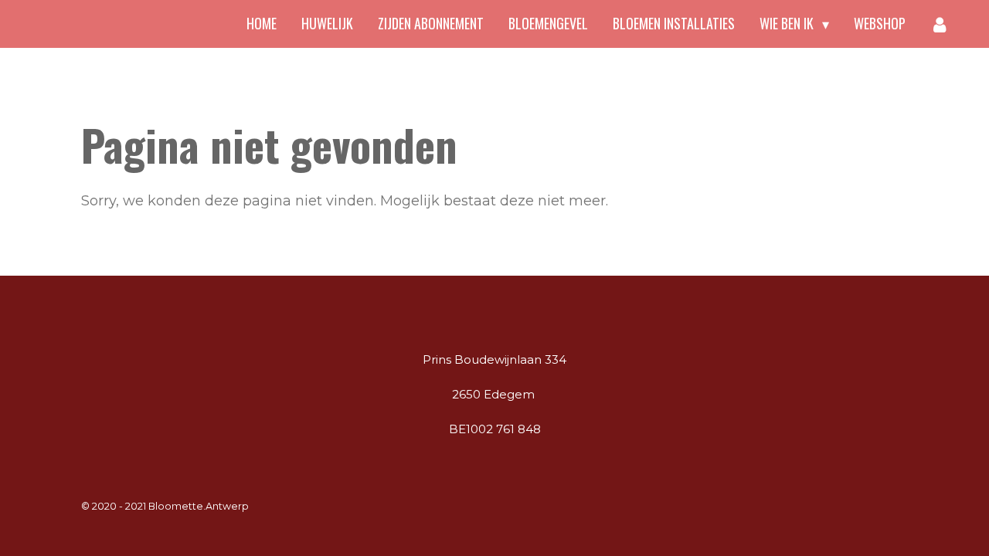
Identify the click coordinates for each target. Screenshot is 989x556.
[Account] (940, 24)
